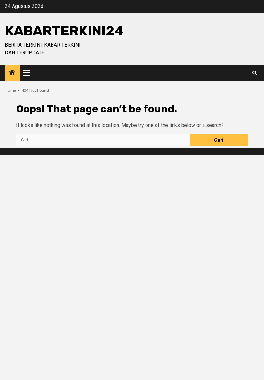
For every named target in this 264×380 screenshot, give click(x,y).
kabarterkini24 (64, 31)
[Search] (254, 73)
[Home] (12, 73)
